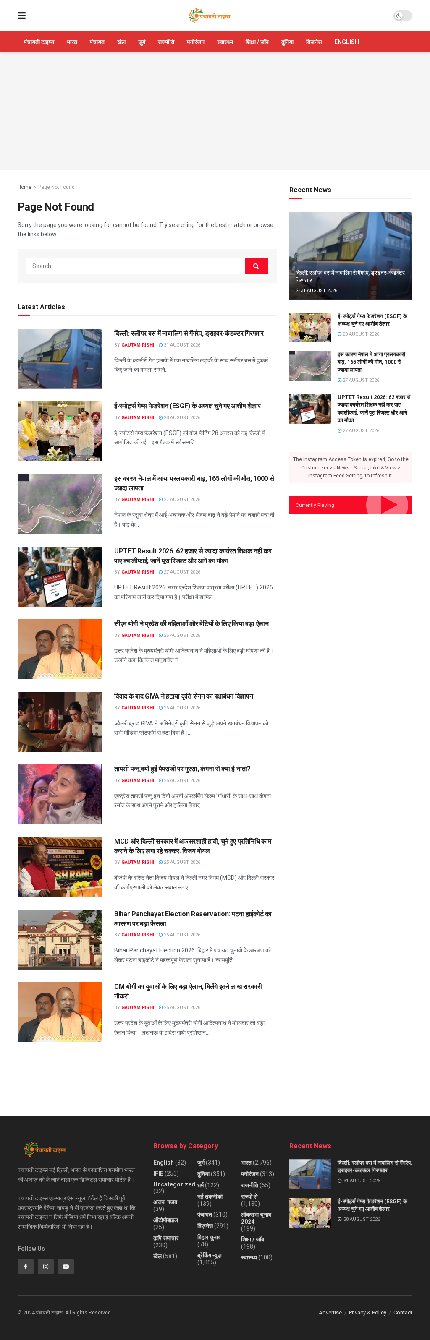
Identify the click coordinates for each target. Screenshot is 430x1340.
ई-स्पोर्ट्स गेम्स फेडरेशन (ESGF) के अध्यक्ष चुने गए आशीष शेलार (187, 406)
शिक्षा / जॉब (257, 42)
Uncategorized (174, 1184)
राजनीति (249, 1185)
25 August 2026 (181, 780)
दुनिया (287, 42)
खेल (121, 42)
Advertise (330, 1312)
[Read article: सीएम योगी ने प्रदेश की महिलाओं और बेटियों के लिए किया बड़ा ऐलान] (60, 649)
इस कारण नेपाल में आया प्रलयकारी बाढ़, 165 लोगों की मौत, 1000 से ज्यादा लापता (371, 362)
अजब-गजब (165, 1202)
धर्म (200, 1185)
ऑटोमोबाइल (165, 1220)
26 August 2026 (181, 635)
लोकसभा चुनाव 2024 (256, 1218)
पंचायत (97, 42)
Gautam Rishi (137, 345)
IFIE (158, 1173)
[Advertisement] (215, 111)
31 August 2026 (181, 345)
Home (24, 187)
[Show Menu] (22, 15)
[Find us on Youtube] (66, 1266)
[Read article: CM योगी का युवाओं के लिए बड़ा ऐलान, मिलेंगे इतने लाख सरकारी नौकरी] (60, 1012)
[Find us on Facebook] (26, 1266)
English (346, 42)
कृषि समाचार (165, 1238)
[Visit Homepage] (209, 16)
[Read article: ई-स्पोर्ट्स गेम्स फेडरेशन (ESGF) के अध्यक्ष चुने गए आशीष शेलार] (60, 431)
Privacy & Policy (367, 1312)
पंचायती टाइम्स (39, 42)
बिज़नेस (314, 42)
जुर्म (141, 42)
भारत (72, 42)
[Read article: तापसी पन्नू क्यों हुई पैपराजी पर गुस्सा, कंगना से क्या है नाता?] (60, 794)
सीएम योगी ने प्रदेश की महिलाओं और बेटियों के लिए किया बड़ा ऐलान (191, 624)
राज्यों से (166, 42)
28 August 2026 (181, 417)
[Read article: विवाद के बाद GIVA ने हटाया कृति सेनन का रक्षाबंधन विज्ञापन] (60, 722)
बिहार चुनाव (209, 1237)
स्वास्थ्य (225, 42)
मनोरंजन (196, 42)
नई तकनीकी (210, 1196)
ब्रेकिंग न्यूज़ (209, 1255)
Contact (402, 1312)
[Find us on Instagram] (46, 1266)
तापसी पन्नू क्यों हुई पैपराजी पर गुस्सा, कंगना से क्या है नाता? (182, 769)
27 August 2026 (181, 499)
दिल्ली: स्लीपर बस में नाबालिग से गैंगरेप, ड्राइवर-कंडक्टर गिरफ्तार (189, 333)
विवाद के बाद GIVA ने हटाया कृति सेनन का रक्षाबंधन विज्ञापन (183, 696)
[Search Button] (256, 266)
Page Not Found (56, 187)
